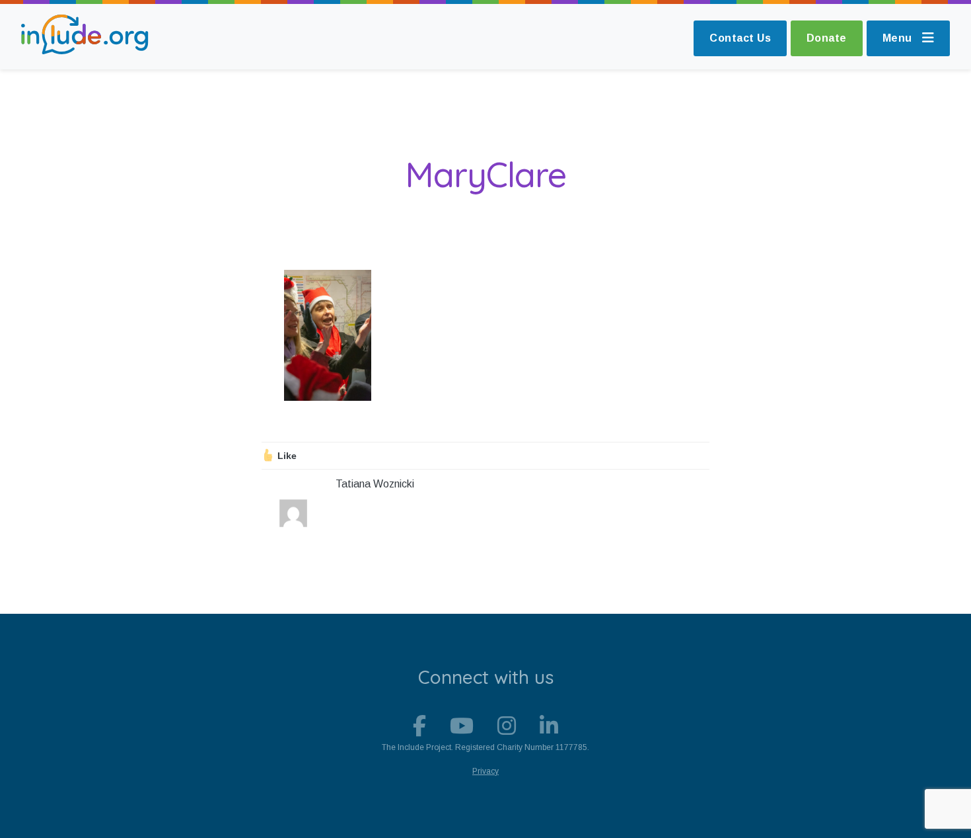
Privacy (485, 771)
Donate (827, 38)
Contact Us (740, 38)
